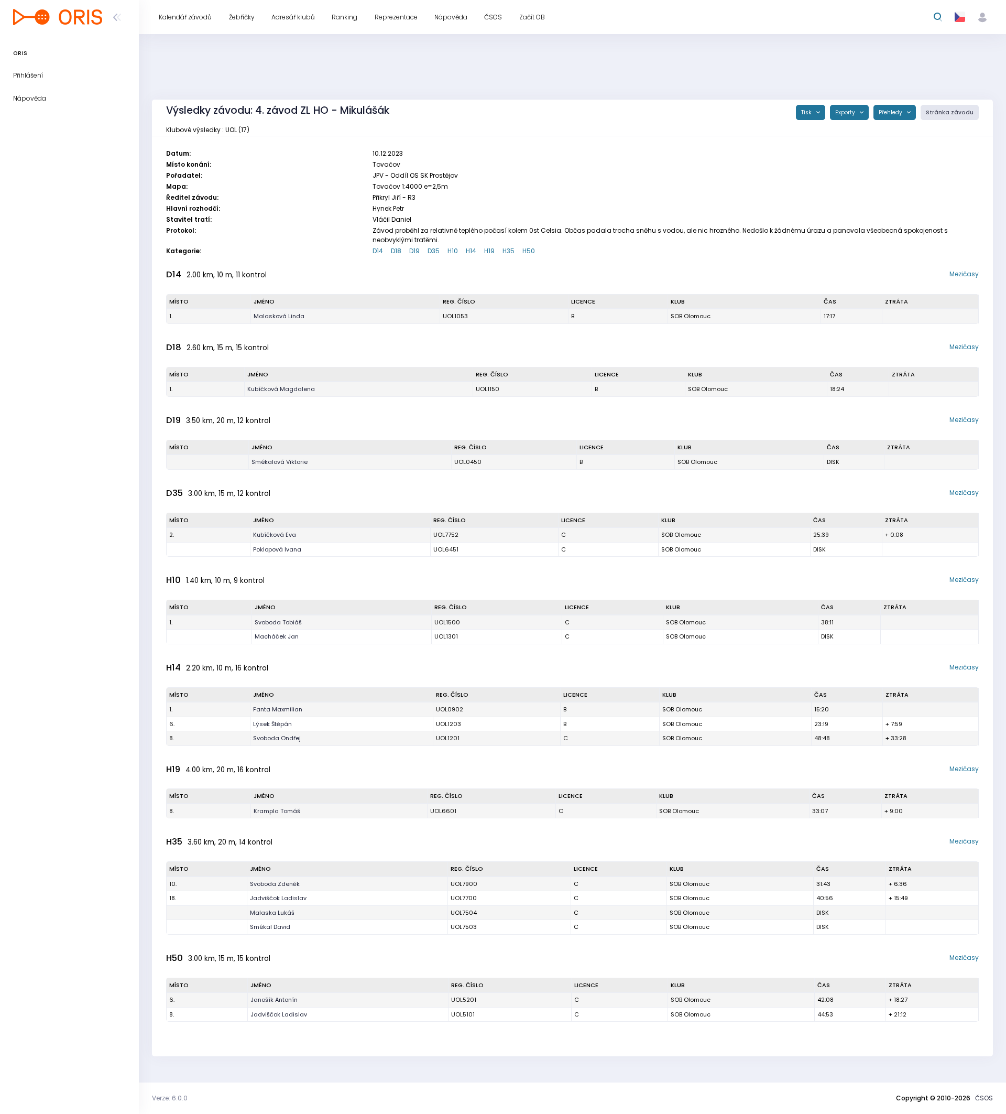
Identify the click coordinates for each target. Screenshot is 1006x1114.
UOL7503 (464, 927)
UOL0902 (449, 709)
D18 (396, 250)
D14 (378, 250)
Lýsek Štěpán (272, 724)
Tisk (807, 112)
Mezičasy (964, 273)
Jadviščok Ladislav (278, 898)
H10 (452, 250)
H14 (471, 250)
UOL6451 (445, 549)
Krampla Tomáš (277, 811)
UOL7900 (464, 884)
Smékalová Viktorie (280, 462)
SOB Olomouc (690, 316)
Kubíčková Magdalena (281, 389)
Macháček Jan (277, 636)
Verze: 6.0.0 (170, 1098)
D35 (434, 250)
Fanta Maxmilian (277, 709)
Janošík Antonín (274, 1000)
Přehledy (891, 112)
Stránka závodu (950, 112)
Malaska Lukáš (272, 912)
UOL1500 (447, 622)
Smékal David (270, 927)
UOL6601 (443, 811)
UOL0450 (468, 462)
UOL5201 (463, 1000)
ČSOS (984, 1098)
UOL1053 (455, 316)
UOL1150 (487, 389)
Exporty (846, 112)
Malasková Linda (279, 316)
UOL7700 (464, 898)
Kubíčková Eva (274, 535)
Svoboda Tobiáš (278, 622)
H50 (528, 250)
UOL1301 (446, 636)
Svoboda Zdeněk (275, 884)
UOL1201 (448, 738)
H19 (489, 250)
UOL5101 (463, 1014)
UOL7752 (445, 535)
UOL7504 (464, 912)
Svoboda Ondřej (277, 738)
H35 (508, 250)
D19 (414, 250)
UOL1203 (448, 724)
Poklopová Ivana (277, 549)
